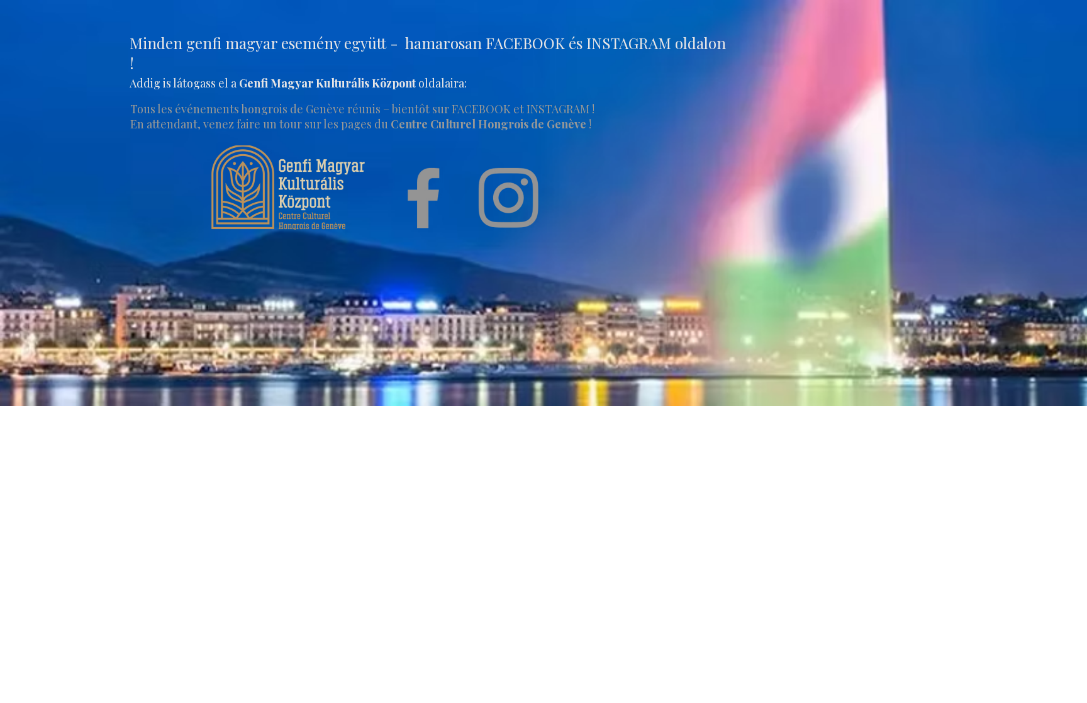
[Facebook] (423, 197)
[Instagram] (508, 197)
